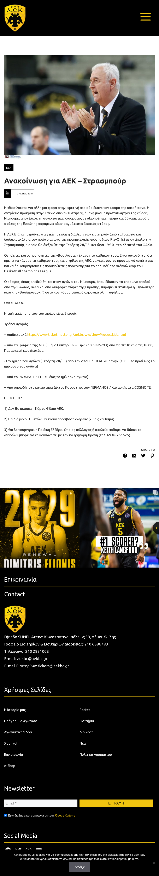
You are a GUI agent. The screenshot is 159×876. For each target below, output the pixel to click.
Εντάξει (79, 867)
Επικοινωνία (13, 754)
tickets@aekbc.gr (53, 666)
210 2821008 (37, 651)
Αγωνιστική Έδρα (18, 732)
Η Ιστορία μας (15, 710)
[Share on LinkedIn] (134, 456)
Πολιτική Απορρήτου (96, 754)
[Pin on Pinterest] (152, 456)
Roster (85, 710)
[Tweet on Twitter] (143, 456)
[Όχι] (154, 863)
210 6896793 (96, 644)
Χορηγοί (10, 743)
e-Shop (9, 766)
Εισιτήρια (87, 721)
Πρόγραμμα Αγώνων (20, 721)
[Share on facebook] (125, 456)
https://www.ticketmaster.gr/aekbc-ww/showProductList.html (76, 334)
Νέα (83, 743)
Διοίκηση (86, 732)
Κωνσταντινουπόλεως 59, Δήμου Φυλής (80, 637)
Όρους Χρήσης (65, 815)
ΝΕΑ (8, 167)
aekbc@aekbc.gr (32, 658)
